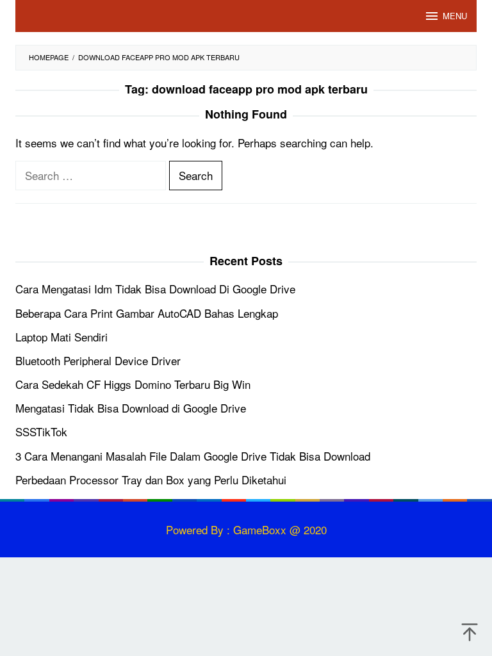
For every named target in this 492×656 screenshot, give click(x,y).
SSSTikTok (41, 431)
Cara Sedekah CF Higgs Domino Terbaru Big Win (132, 384)
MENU (455, 16)
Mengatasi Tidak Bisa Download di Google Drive (130, 408)
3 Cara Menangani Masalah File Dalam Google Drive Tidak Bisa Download (192, 456)
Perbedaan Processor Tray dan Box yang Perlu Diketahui (150, 480)
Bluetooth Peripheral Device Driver (98, 360)
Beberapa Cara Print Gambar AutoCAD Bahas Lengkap (146, 313)
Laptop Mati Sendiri (61, 337)
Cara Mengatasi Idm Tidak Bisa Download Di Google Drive (155, 289)
